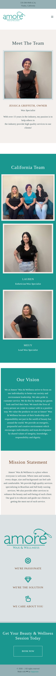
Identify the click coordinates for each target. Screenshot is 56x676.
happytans (34, 672)
